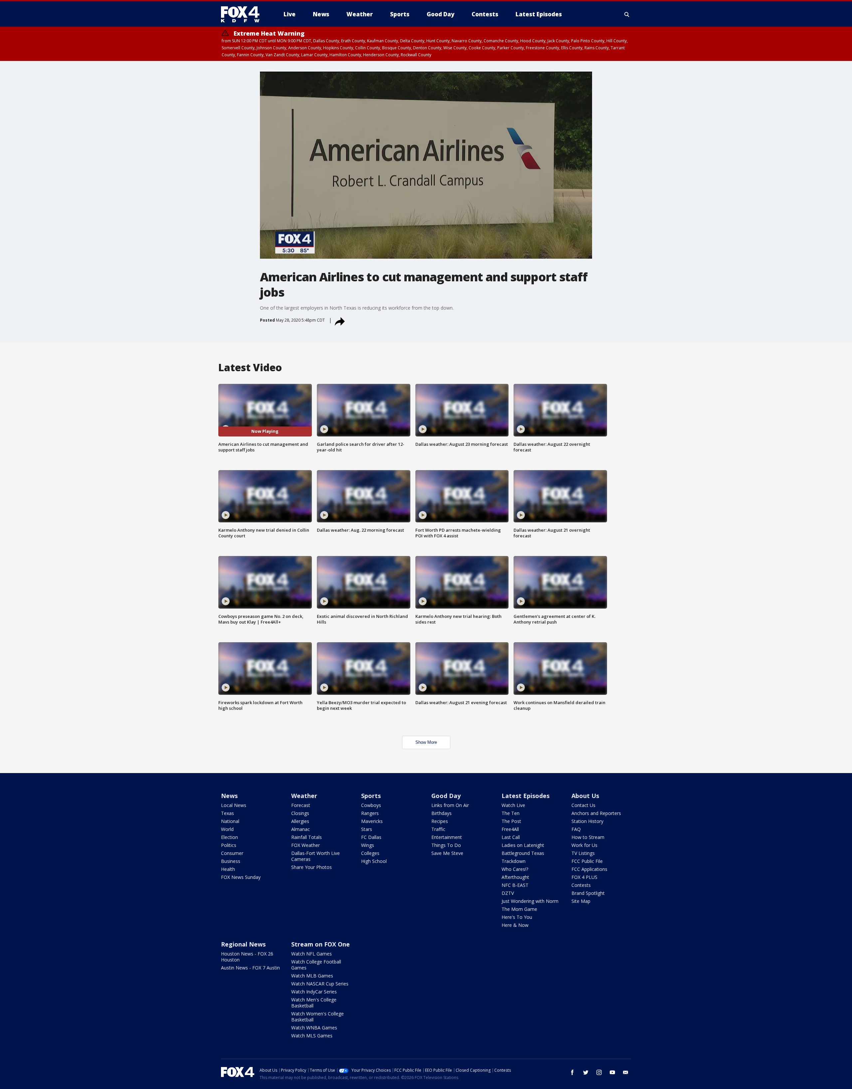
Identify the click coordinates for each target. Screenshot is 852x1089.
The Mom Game (519, 909)
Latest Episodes (525, 796)
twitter (585, 1072)
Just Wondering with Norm (530, 901)
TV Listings (583, 853)
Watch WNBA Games (314, 1027)
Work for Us (584, 845)
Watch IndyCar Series (314, 991)
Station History (587, 821)
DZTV (508, 893)
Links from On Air (450, 805)
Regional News (243, 944)
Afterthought (515, 877)
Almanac (300, 829)
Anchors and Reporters (596, 813)
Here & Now (515, 925)
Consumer (232, 853)
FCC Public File (587, 861)
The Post (511, 821)
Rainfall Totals (306, 837)
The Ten (511, 813)
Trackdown (514, 861)
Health (228, 869)
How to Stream (587, 837)
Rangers (370, 813)
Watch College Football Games (316, 964)
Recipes (439, 821)
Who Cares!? (515, 869)
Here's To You (517, 917)
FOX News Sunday (241, 877)
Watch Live (513, 805)
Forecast (300, 805)
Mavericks (372, 821)
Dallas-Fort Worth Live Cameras (315, 856)
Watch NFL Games (311, 954)
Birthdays (441, 813)
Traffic (438, 829)
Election (229, 837)
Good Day (446, 796)
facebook (572, 1072)
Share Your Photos (311, 867)
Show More (426, 742)
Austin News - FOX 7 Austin (250, 967)
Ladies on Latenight (523, 845)
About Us (585, 796)
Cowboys (371, 805)
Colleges (370, 853)
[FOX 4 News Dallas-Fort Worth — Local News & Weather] (243, 14)
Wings (367, 845)
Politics (228, 845)
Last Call (511, 837)
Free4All (510, 829)
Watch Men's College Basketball (313, 1002)
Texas (227, 813)
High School (374, 861)
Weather (304, 796)
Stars (366, 829)
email (625, 1072)
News (229, 796)
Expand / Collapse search (627, 14)
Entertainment (446, 837)
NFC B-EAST (515, 885)
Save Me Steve (447, 853)
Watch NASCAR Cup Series (319, 983)
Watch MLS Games (311, 1035)
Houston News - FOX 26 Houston (247, 957)
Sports (371, 796)
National (230, 821)
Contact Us (583, 805)
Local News (233, 805)
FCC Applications (589, 869)
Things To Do (446, 845)
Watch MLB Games (312, 975)
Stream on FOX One (320, 944)
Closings (300, 813)
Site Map (580, 901)
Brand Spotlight (588, 893)
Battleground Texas (523, 853)
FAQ (576, 829)
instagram (599, 1072)
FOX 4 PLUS (584, 877)
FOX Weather (305, 845)
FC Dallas (371, 837)
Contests (581, 885)
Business (230, 861)
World (227, 829)
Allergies (300, 821)
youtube (612, 1072)
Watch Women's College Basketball (317, 1016)
